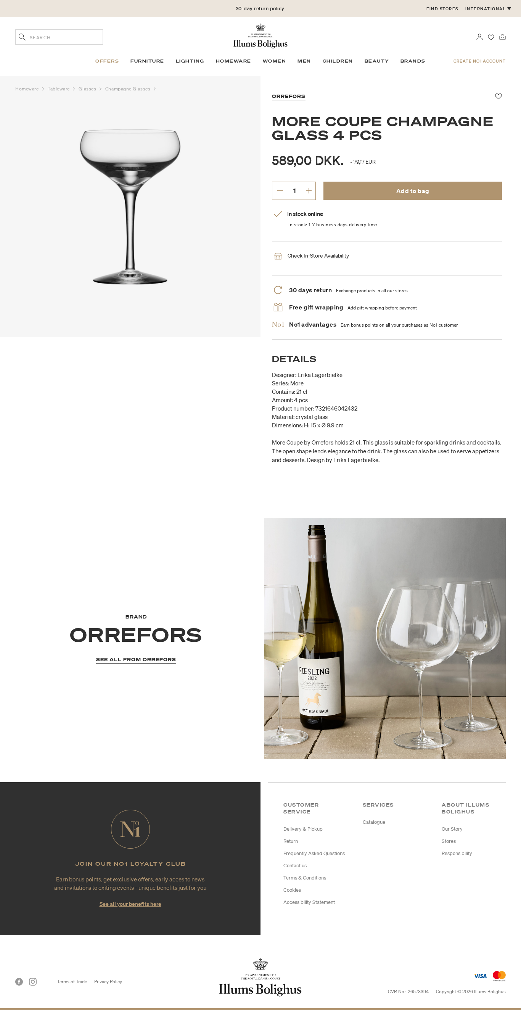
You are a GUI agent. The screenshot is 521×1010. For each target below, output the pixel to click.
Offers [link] (107, 61)
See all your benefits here (130, 903)
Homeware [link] (233, 61)
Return (290, 841)
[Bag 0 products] (502, 36)
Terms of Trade (72, 981)
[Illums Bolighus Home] (260, 35)
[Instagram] (33, 982)
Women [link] (274, 61)
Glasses (88, 88)
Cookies (292, 890)
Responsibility (457, 853)
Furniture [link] (147, 61)
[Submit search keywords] (22, 38)
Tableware (59, 88)
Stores (449, 841)
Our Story (452, 829)
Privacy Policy (108, 981)
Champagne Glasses (128, 88)
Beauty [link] (377, 61)
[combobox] (59, 37)
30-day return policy (260, 8)
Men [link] (304, 61)
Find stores (442, 9)
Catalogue (374, 822)
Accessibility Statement (309, 902)
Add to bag (412, 191)
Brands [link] (413, 61)
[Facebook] (19, 982)
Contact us (295, 865)
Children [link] (338, 61)
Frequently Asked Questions (314, 853)
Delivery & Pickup (303, 829)
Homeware (27, 88)
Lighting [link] (190, 61)
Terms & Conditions (304, 878)
